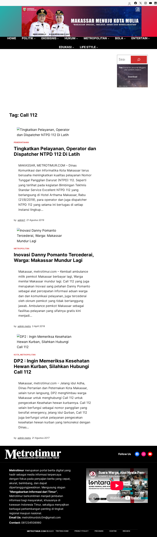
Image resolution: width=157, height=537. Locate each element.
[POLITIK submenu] (35, 38)
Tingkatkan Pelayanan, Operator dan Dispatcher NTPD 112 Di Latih (55, 151)
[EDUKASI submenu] (73, 47)
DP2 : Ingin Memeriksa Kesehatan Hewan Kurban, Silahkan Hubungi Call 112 (51, 366)
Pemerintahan (21, 142)
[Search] (139, 59)
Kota (16, 354)
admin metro (24, 326)
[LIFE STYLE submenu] (97, 47)
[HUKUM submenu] (77, 38)
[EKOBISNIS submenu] (58, 38)
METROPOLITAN (21, 248)
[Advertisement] (55, 83)
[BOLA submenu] (125, 38)
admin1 (21, 220)
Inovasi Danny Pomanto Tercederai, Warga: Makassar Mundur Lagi (54, 257)
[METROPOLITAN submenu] (108, 38)
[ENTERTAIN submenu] (149, 38)
